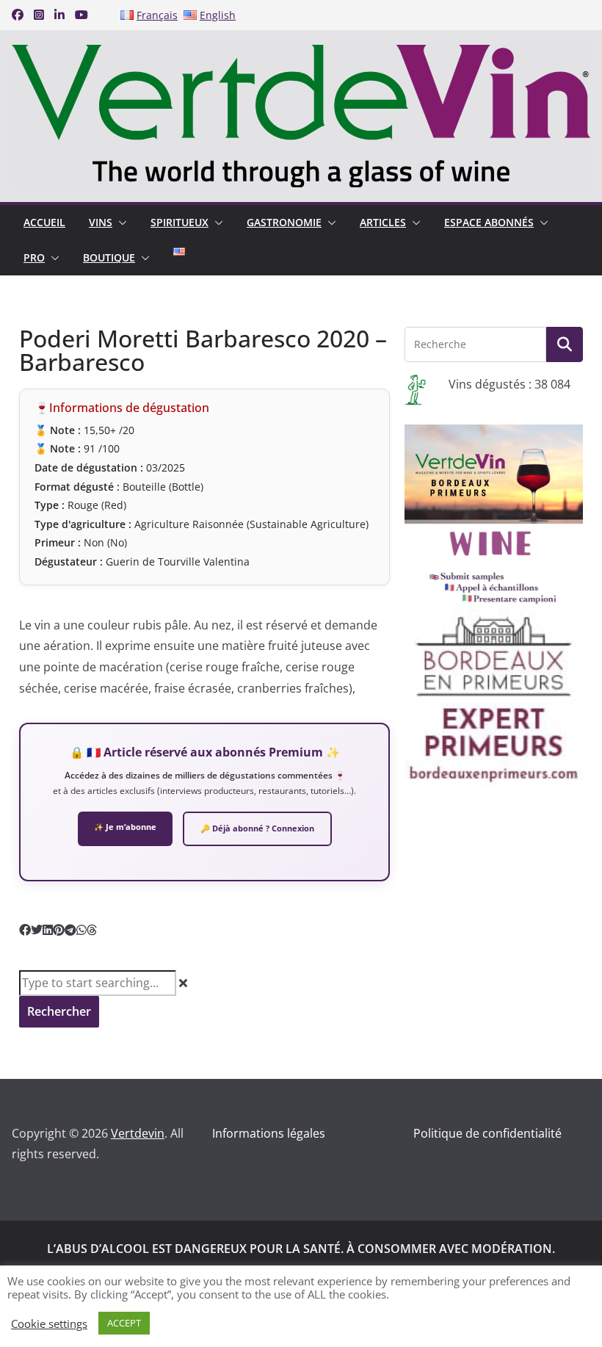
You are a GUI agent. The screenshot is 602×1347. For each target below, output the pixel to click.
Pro (34, 257)
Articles (383, 222)
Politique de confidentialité (487, 1133)
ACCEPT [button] (124, 1322)
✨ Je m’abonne (125, 827)
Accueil (44, 222)
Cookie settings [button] (49, 1323)
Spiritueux (179, 222)
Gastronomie (284, 222)
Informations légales (268, 1133)
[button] (119, 222)
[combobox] (97, 983)
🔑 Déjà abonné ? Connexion (257, 828)
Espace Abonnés (489, 222)
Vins (100, 222)
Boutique (109, 257)
